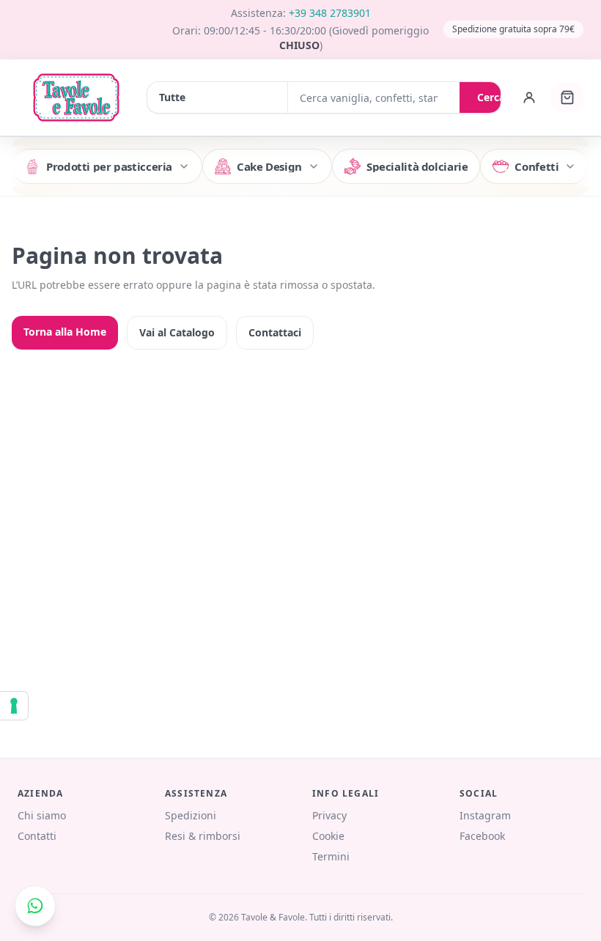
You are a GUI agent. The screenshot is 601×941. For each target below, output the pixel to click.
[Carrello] (567, 97)
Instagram (485, 815)
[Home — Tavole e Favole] (76, 97)
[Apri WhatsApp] (35, 905)
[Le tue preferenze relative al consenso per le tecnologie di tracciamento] (14, 706)
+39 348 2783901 (330, 13)
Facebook (482, 836)
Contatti (37, 836)
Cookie (328, 836)
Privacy (329, 815)
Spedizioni (190, 815)
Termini (331, 856)
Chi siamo (42, 815)
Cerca (491, 97)
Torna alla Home (64, 332)
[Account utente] (529, 97)
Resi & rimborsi (202, 836)
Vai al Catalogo (177, 332)
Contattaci (274, 332)
